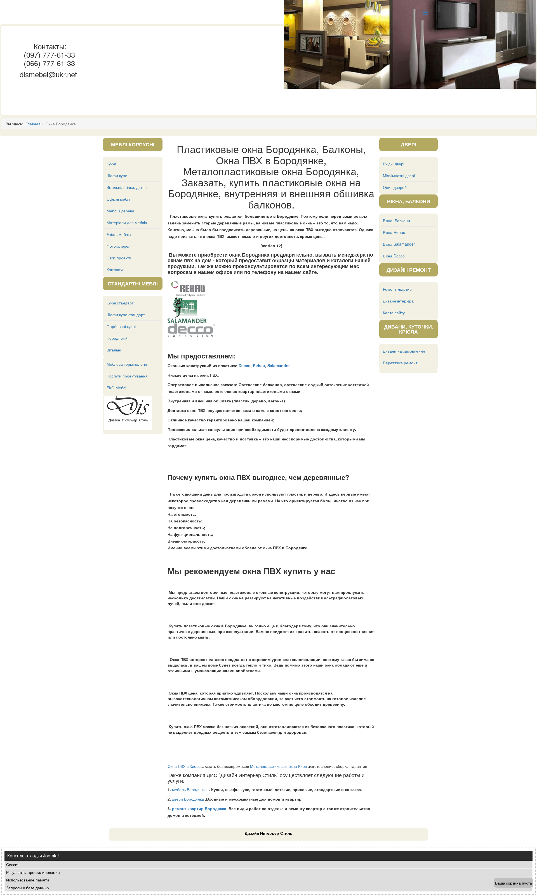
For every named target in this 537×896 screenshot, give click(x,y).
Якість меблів (119, 234)
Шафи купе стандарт (126, 314)
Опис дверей (395, 187)
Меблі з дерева (120, 211)
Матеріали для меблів (127, 222)
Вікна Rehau (394, 232)
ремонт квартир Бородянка (199, 808)
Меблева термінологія (127, 364)
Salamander (278, 365)
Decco (245, 365)
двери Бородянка (188, 799)
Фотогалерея (119, 246)
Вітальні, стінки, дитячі (127, 187)
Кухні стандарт (120, 303)
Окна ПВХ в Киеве (184, 766)
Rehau (259, 365)
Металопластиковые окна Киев (278, 766)
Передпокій (117, 338)
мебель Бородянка (189, 789)
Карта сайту (394, 312)
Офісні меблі (118, 199)
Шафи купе (117, 175)
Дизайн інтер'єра (398, 301)
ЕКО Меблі (116, 387)
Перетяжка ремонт (400, 362)
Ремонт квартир (397, 289)
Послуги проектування (127, 376)
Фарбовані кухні (121, 326)
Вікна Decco (394, 256)
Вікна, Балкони (396, 220)
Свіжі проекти (119, 258)
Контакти (115, 269)
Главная (33, 123)
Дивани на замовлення (404, 351)
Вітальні (114, 350)
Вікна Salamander (399, 244)
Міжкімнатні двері (399, 175)
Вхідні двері (393, 163)
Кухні (111, 163)
